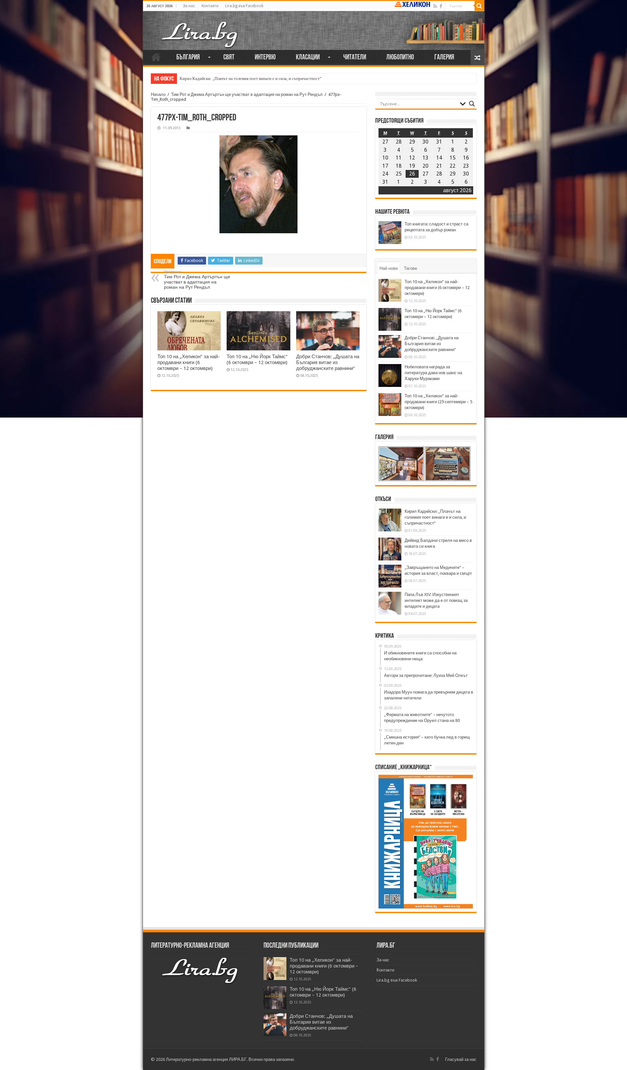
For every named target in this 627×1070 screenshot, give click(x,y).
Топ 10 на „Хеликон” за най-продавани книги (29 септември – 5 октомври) (438, 401)
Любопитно (400, 57)
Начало (156, 57)
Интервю (265, 57)
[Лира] (200, 34)
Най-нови (388, 268)
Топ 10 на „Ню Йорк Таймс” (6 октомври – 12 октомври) (257, 359)
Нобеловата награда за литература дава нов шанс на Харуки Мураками (433, 372)
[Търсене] (479, 6)
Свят (228, 57)
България (188, 57)
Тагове (410, 268)
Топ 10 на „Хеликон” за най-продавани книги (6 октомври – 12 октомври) (188, 362)
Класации (308, 57)
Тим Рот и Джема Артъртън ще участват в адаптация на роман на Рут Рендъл (247, 94)
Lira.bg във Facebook (244, 6)
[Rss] (435, 6)
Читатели (354, 57)
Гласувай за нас (460, 1059)
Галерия (444, 57)
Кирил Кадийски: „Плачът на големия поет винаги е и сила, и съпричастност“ (251, 78)
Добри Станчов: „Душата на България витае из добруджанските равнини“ (327, 362)
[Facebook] (441, 6)
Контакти (209, 6)
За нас (189, 6)
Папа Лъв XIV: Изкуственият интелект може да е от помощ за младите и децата (436, 600)
